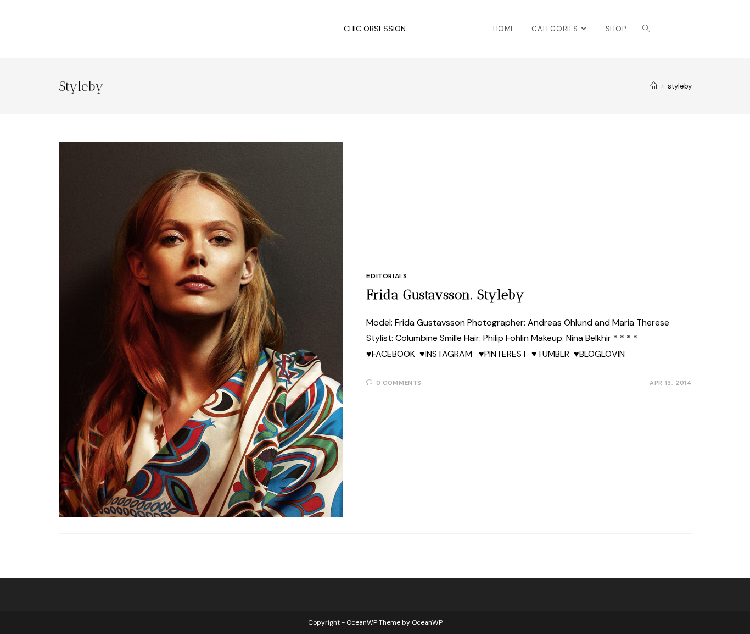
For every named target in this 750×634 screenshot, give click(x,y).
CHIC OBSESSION (375, 29)
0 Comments (399, 383)
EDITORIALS (386, 276)
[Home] (653, 86)
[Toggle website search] (646, 29)
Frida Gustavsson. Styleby (445, 294)
